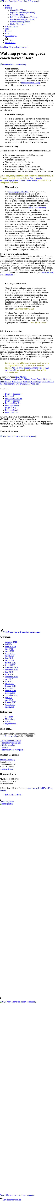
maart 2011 (9, 707)
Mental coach (5, 381)
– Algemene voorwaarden (10, 740)
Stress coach (17, 381)
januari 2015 (10, 693)
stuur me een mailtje (29, 180)
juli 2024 (8, 644)
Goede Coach (36, 379)
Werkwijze (34, 384)
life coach (47, 379)
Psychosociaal (22, 47)
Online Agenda (10, 736)
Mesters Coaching (7, 760)
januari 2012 (10, 704)
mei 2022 (9, 649)
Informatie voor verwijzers (12, 750)
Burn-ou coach (11, 379)
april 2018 (9, 674)
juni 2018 (9, 672)
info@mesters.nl (6, 769)
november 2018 (11, 667)
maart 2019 (9, 660)
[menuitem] (30, 5)
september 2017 (11, 677)
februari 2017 (10, 686)
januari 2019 (10, 665)
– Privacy (4, 747)
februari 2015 (10, 691)
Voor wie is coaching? (32, 381)
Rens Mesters (20, 377)
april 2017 (9, 681)
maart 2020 (9, 656)
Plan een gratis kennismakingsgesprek (27, 368)
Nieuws (12, 47)
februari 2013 (10, 702)
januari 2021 (10, 653)
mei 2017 (9, 679)
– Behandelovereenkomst (10, 743)
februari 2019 (10, 663)
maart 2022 (9, 651)
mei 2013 (9, 700)
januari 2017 (10, 688)
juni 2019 (9, 658)
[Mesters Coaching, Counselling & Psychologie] (20, 1)
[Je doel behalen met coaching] (13, 64)
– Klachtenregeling (7, 745)
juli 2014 (8, 697)
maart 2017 (9, 684)
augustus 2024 (11, 642)
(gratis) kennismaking (37, 208)
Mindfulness (10, 719)
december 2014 (11, 695)
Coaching (4, 47)
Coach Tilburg (24, 379)
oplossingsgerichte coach (18, 191)
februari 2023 (10, 646)
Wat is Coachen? (22, 384)
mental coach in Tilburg (30, 83)
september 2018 (11, 670)
